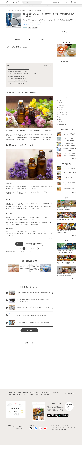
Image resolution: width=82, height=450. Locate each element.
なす (12, 5)
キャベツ (28, 5)
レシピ (19, 392)
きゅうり (24, 5)
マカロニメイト (20, 394)
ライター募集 (62, 425)
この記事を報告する (50, 238)
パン (45, 5)
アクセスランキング (30, 394)
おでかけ (32, 392)
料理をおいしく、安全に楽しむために (68, 427)
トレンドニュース (12, 392)
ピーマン (15, 5)
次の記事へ (41, 39)
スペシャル (38, 394)
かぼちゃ (20, 5)
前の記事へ (18, 39)
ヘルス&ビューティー (45, 392)
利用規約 (56, 429)
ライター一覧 (56, 425)
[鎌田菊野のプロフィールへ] (29, 47)
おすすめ (65, 2)
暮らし (37, 392)
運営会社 (52, 429)
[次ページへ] (38, 248)
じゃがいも (41, 5)
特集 (10, 394)
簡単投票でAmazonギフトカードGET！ (32, 24)
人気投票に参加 (46, 394)
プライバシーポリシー (62, 429)
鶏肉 (47, 5)
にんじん (36, 5)
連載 (14, 394)
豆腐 (32, 5)
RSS (60, 427)
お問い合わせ (67, 425)
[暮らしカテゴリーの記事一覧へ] (25, 28)
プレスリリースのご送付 (55, 427)
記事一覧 (52, 425)
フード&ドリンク (55, 392)
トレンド (60, 2)
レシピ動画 (54, 2)
